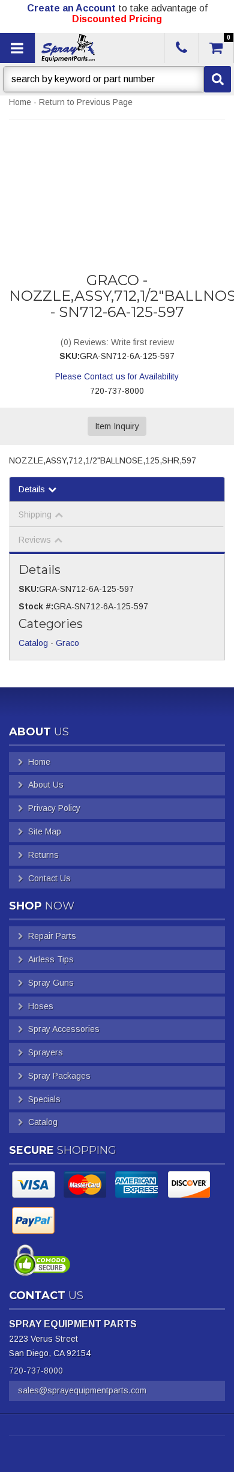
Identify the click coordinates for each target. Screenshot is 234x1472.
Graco (67, 643)
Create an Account (71, 8)
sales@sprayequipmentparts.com (82, 1390)
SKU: (69, 356)
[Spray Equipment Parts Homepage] (98, 48)
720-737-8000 (36, 1370)
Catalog (33, 643)
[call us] (181, 48)
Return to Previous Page (86, 102)
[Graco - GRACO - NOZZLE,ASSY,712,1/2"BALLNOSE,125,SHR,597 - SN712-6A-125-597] (117, 181)
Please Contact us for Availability (117, 376)
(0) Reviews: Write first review (117, 342)
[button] (117, 79)
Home (20, 102)
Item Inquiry (117, 426)
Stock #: (36, 606)
